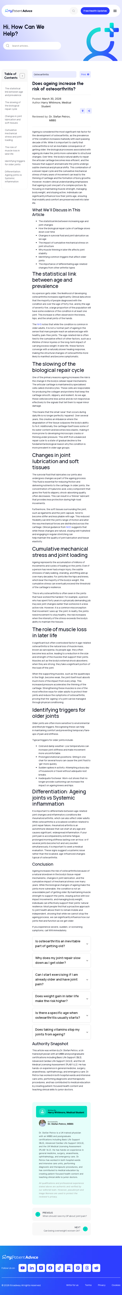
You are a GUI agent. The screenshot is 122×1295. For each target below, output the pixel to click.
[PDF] (82, 111)
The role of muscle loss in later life (12, 150)
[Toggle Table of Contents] (22, 75)
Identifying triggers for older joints (14, 162)
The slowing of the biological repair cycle (12, 105)
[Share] (89, 111)
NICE (68, 527)
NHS (39, 324)
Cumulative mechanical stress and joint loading (13, 134)
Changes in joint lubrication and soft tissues (13, 119)
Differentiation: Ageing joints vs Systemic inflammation (13, 176)
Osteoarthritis (41, 74)
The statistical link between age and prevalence (14, 92)
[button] (115, 11)
